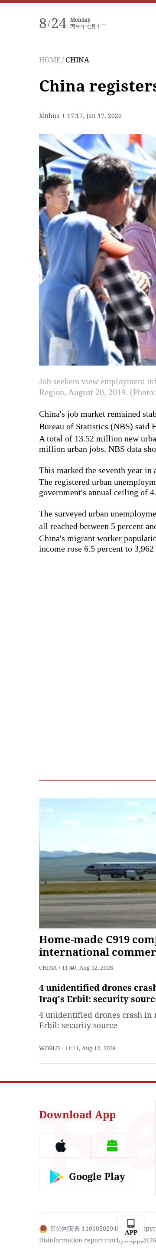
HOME (50, 60)
